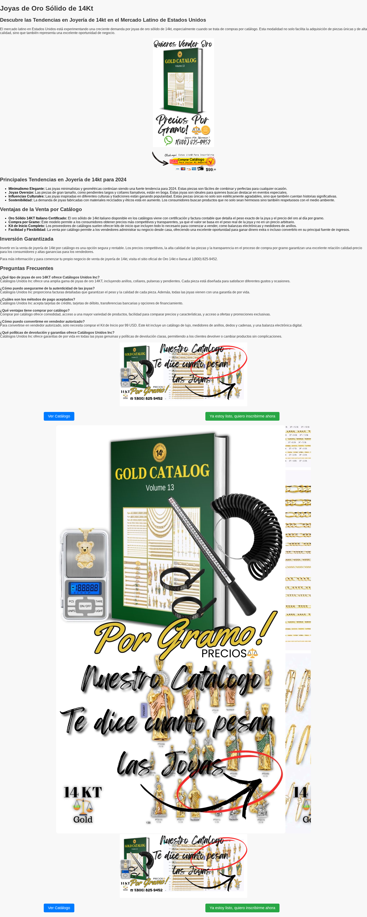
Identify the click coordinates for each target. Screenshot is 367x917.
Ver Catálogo (59, 416)
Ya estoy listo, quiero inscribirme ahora (242, 416)
